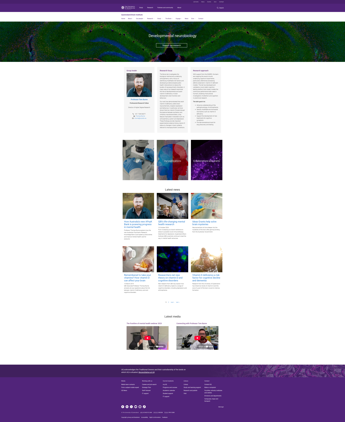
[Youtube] (135, 407)
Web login (221, 407)
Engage (178, 18)
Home (123, 18)
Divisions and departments (212, 396)
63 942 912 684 (147, 412)
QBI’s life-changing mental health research (171, 223)
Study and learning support (192, 387)
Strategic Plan (146, 387)
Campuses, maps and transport (211, 400)
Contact (221, 2)
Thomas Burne (140, 116)
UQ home (195, 2)
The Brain (168, 18)
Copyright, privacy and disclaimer (130, 417)
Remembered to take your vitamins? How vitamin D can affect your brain (137, 278)
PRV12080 (172, 412)
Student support (168, 393)
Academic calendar (169, 390)
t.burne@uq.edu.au (140, 118)
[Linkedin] (127, 407)
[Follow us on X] (131, 407)
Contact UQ (208, 384)
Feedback (164, 417)
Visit (185, 393)
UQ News (124, 390)
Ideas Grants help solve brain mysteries (204, 223)
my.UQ (165, 384)
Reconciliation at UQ (147, 372)
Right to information (155, 417)
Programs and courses (170, 387)
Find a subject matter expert (130, 387)
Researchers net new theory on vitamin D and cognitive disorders (170, 278)
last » (177, 302)
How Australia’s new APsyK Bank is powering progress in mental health (138, 224)
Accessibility (144, 417)
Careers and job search (149, 384)
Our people (139, 18)
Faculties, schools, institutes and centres (213, 392)
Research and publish (190, 390)
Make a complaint (210, 387)
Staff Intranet (146, 390)
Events (209, 2)
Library (186, 384)
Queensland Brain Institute (132, 15)
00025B (160, 412)
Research (150, 7)
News (202, 2)
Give (215, 2)
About (179, 7)
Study (141, 7)
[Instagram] (140, 407)
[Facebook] (122, 407)
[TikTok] (144, 407)
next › (172, 302)
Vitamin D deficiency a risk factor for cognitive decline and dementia (206, 278)
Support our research (171, 45)
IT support (145, 393)
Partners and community (165, 7)
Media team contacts (128, 384)
